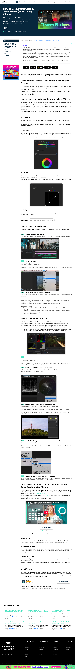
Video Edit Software (28, 40)
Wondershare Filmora (40, 493)
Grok (55, 67)
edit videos (46, 495)
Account (67, 649)
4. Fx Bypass (6, 55)
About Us (41, 644)
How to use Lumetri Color (9, 57)
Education (41, 654)
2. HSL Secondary (7, 51)
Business (55, 654)
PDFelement (27, 654)
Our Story (41, 649)
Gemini (41, 67)
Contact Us (68, 644)
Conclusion (6, 62)
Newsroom (41, 647)
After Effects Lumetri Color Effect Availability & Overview (10, 44)
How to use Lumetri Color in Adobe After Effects (10, 47)
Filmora (26, 644)
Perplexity (33, 67)
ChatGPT (26, 67)
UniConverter (27, 647)
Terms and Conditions (6, 663)
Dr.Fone (26, 651)
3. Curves (6, 53)
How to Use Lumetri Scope (9, 59)
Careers (40, 651)
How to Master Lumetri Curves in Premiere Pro (41, 220)
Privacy (14, 663)
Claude (48, 67)
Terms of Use (20, 663)
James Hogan (12, 616)
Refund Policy (55, 663)
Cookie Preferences (47, 663)
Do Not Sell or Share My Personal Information (33, 663)
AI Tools (55, 644)
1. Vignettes (6, 49)
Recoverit (26, 649)
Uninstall (62, 663)
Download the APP (46, 527)
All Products (27, 656)
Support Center (69, 647)
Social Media (55, 649)
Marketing (55, 647)
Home (22, 40)
